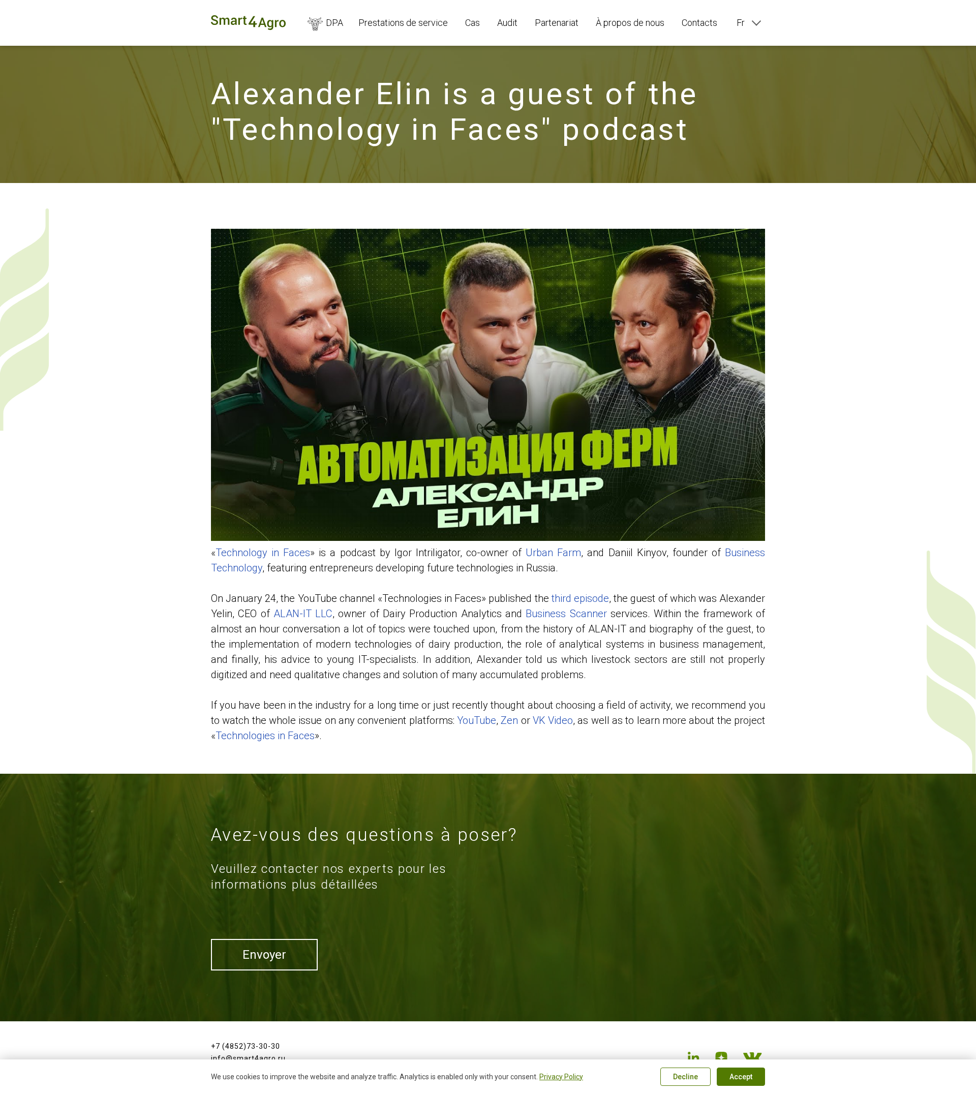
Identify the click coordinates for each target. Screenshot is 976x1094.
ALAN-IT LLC (302, 613)
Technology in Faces (263, 552)
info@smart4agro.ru (248, 1058)
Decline (685, 1077)
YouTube (476, 720)
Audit (507, 22)
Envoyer (264, 955)
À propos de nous (630, 22)
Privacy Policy (561, 1077)
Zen (509, 720)
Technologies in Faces (265, 736)
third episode (580, 598)
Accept (740, 1077)
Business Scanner (566, 613)
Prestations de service (403, 22)
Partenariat (556, 22)
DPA (334, 22)
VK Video (553, 720)
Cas (472, 22)
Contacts (699, 22)
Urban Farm (553, 552)
